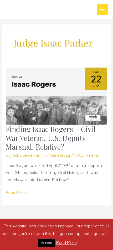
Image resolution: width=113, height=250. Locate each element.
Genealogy (60, 155)
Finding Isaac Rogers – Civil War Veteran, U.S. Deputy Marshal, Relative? (50, 137)
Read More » (17, 192)
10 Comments (86, 155)
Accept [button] (46, 243)
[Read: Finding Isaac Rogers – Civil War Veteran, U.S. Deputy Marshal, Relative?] (56, 95)
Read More (66, 242)
